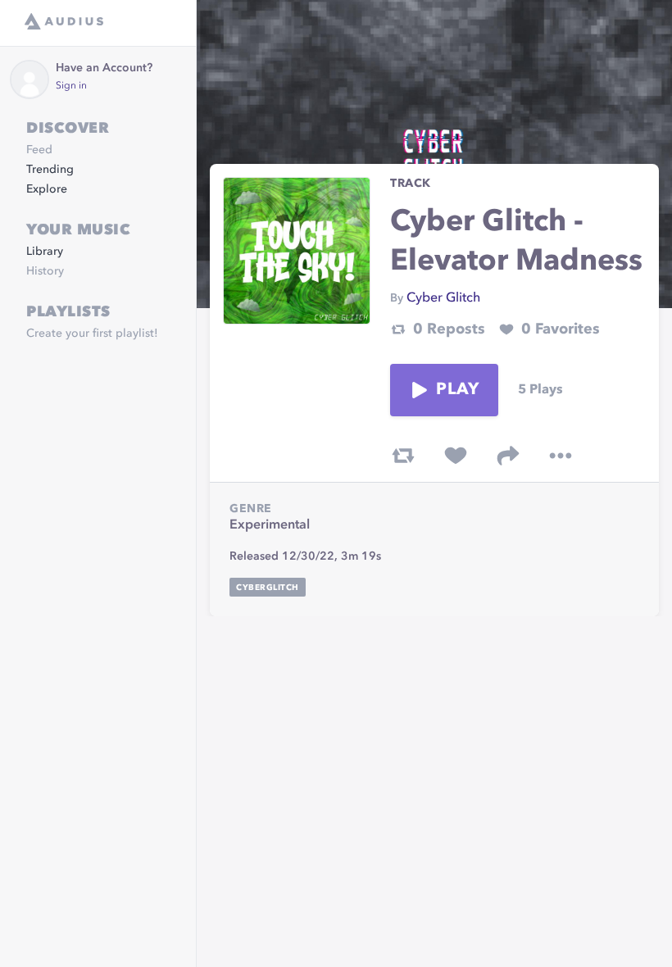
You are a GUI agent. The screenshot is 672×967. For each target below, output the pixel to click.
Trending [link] (50, 169)
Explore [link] (46, 189)
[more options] (560, 456)
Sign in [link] (71, 86)
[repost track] (403, 456)
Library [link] (44, 251)
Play (457, 390)
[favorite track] (456, 456)
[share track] (508, 456)
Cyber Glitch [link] (443, 298)
